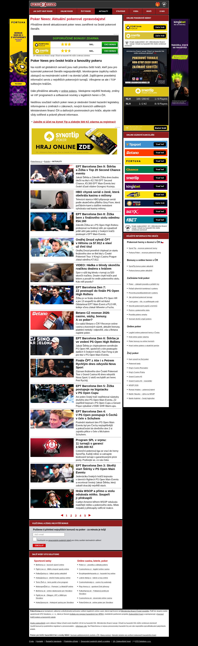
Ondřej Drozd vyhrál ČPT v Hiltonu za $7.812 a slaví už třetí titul (94, 243)
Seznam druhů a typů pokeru (140, 319)
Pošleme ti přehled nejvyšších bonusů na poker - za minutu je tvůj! (69, 529)
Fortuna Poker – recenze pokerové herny (145, 253)
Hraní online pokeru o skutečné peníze (144, 346)
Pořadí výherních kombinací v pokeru (143, 289)
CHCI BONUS (110, 44)
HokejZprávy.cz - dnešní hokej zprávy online (53, 578)
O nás (31, 641)
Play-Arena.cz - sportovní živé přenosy (94, 587)
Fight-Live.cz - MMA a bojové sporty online (52, 569)
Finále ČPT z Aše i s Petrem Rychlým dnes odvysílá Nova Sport (96, 364)
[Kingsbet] (179, 105)
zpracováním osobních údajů (59, 540)
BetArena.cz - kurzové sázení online (50, 565)
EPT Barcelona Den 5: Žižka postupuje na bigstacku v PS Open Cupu (95, 389)
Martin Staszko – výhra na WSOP (142, 394)
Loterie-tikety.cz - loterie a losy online (93, 578)
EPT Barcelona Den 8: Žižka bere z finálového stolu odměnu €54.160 (97, 218)
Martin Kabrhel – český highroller (142, 398)
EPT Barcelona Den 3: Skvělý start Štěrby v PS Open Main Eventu (96, 469)
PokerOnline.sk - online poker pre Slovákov (96, 603)
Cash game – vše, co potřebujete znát (143, 302)
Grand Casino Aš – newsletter (140, 381)
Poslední (90, 515)
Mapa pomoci (105, 635)
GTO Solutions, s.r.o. (143, 641)
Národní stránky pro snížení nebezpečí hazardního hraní (134, 635)
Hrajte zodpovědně (37, 623)
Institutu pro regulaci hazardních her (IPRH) (87, 614)
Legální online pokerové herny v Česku (144, 333)
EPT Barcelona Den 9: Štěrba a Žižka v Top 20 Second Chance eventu (98, 170)
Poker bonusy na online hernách (141, 341)
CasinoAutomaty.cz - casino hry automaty (95, 582)
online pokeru (69, 91)
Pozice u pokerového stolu (139, 310)
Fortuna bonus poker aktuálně (140, 271)
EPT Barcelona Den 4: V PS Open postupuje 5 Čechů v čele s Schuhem (96, 415)
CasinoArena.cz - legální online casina (94, 569)
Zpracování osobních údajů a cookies (95, 641)
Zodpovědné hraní (136, 614)
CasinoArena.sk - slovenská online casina (95, 598)
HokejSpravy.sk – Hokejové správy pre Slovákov (55, 603)
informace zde (81, 626)
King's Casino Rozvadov (138, 368)
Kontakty (39, 641)
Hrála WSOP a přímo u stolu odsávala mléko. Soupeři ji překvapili (95, 494)
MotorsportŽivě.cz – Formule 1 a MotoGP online (54, 587)
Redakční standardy (54, 641)
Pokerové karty (134, 364)
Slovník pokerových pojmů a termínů (143, 306)
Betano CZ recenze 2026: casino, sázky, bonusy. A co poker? (93, 316)
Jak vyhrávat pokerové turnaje (140, 297)
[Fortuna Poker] (18, 105)
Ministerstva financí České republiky (135, 611)
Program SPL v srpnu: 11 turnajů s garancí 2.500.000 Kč (91, 443)
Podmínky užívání (71, 641)
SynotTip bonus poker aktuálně (141, 266)
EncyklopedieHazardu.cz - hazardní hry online (97, 574)
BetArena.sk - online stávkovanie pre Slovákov (54, 591)
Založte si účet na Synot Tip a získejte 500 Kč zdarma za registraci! (74, 121)
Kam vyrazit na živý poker (139, 359)
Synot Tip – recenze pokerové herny (143, 248)
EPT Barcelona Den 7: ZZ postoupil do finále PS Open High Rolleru (97, 291)
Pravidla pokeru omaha (138, 315)
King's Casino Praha (137, 372)
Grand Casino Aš (135, 377)
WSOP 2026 (133, 385)
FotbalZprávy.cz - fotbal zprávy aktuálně (51, 574)
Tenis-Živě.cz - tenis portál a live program (52, 582)
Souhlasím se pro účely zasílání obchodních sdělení (69, 540)
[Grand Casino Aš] (145, 84)
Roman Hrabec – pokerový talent (142, 390)
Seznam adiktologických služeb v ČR (84, 635)
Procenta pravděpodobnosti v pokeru (143, 293)
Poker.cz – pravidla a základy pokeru (93, 565)
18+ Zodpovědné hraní (122, 641)
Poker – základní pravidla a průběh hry (144, 284)
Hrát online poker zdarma (139, 337)
